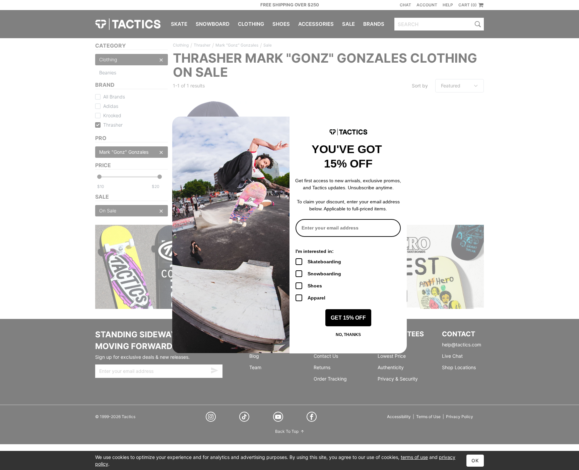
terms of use (414, 457)
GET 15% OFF (348, 318)
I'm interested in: (315, 251)
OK (475, 460)
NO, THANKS (348, 334)
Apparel (316, 297)
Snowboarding (324, 273)
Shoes (315, 285)
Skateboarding (324, 261)
